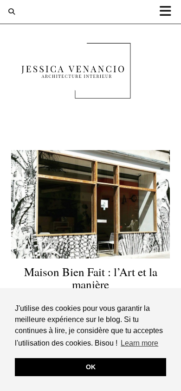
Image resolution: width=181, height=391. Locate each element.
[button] (168, 11)
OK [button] (91, 367)
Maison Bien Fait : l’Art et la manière (90, 278)
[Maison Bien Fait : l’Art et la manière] (90, 204)
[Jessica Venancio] (90, 73)
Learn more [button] (139, 343)
